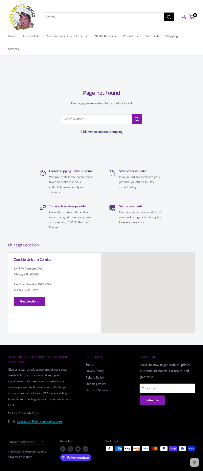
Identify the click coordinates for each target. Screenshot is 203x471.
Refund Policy (94, 377)
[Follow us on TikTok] (85, 449)
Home (12, 36)
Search (90, 364)
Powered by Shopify (20, 456)
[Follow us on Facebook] (63, 449)
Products (129, 36)
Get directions (29, 301)
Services (13, 49)
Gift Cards (152, 36)
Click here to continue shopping (101, 132)
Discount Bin (31, 36)
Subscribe (152, 400)
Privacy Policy (94, 371)
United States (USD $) (23, 441)
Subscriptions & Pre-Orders (65, 36)
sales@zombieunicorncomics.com (39, 421)
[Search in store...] (137, 119)
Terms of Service (96, 390)
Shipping (172, 36)
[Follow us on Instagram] (70, 449)
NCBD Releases (105, 36)
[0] (191, 17)
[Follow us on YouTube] (78, 449)
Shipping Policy (95, 384)
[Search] (169, 17)
